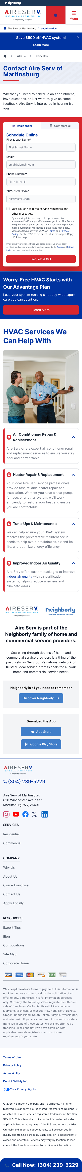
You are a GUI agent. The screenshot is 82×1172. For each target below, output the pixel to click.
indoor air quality (19, 576)
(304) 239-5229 (26, 781)
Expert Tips (12, 927)
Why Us (9, 867)
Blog (6, 936)
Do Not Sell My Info (15, 1081)
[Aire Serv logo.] (22, 611)
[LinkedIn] (44, 814)
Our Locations (13, 945)
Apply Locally (13, 903)
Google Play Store (43, 744)
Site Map (10, 954)
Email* (10, 156)
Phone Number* (16, 174)
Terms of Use (12, 1057)
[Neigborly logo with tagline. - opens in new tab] (61, 611)
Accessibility (11, 1073)
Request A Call (41, 259)
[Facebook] (25, 814)
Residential (24, 125)
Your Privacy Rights (23, 1089)
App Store (43, 732)
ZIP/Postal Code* (17, 191)
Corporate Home (16, 963)
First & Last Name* (18, 139)
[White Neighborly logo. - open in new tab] (13, 3)
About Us (10, 876)
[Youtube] (16, 814)
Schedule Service (56, 18)
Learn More (41, 310)
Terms (51, 230)
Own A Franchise (15, 885)
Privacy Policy (12, 1065)
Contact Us (11, 894)
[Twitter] (35, 814)
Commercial (62, 125)
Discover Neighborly (38, 698)
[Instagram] (6, 814)
